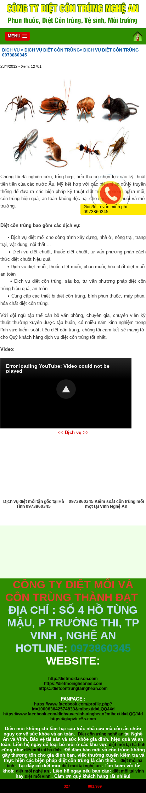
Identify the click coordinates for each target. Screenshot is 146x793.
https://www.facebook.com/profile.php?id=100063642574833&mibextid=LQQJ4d (73, 706)
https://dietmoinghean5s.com (73, 683)
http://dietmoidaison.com (73, 678)
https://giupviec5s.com (73, 718)
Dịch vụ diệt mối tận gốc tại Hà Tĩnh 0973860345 (33, 504)
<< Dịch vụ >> (73, 432)
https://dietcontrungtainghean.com (73, 688)
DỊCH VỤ (11, 50)
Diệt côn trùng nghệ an (101, 734)
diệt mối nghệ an (33, 771)
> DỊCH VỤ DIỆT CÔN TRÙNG (50, 50)
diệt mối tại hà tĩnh (127, 744)
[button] (66, 389)
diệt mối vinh (38, 776)
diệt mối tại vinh (128, 771)
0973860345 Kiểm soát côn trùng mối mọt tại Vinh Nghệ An (106, 504)
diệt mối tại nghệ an (82, 765)
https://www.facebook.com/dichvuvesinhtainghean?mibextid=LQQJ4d (73, 713)
